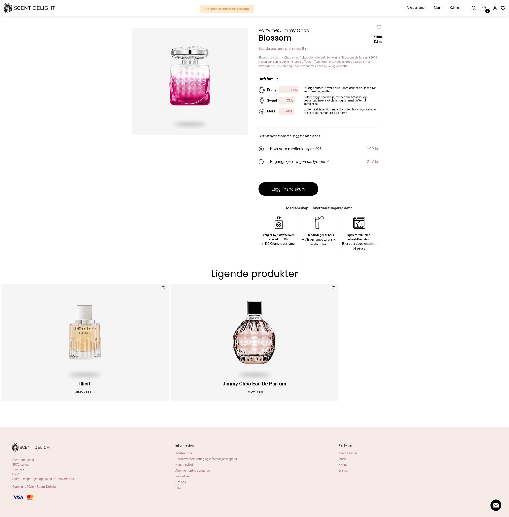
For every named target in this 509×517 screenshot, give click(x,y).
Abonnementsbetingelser (193, 470)
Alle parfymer (416, 8)
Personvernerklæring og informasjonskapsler (206, 459)
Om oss (180, 482)
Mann (437, 8)
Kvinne (454, 8)
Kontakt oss (183, 453)
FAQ (178, 488)
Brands (343, 470)
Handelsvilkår (184, 465)
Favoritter (182, 476)
